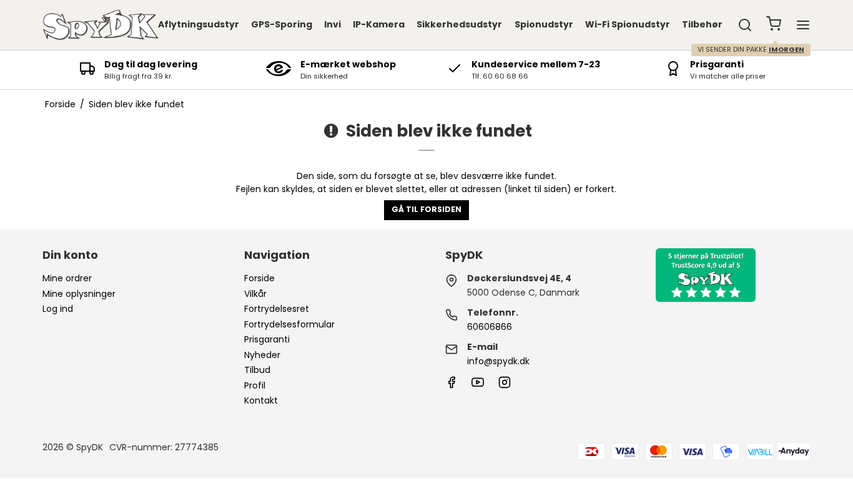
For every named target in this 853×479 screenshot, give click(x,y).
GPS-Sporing (281, 24)
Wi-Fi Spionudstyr (627, 24)
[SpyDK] (100, 25)
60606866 (489, 327)
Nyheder (262, 355)
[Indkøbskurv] (773, 25)
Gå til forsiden (426, 209)
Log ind (57, 308)
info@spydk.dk (498, 361)
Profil (254, 385)
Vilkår (255, 294)
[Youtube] (477, 385)
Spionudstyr (544, 24)
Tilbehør (702, 24)
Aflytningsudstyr (198, 24)
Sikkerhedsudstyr (459, 24)
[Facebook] (451, 385)
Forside (259, 278)
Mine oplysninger (79, 294)
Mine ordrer (67, 278)
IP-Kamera (379, 24)
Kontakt (261, 400)
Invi (332, 24)
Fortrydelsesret (276, 308)
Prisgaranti (267, 339)
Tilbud (257, 370)
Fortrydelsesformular (289, 324)
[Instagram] (504, 385)
